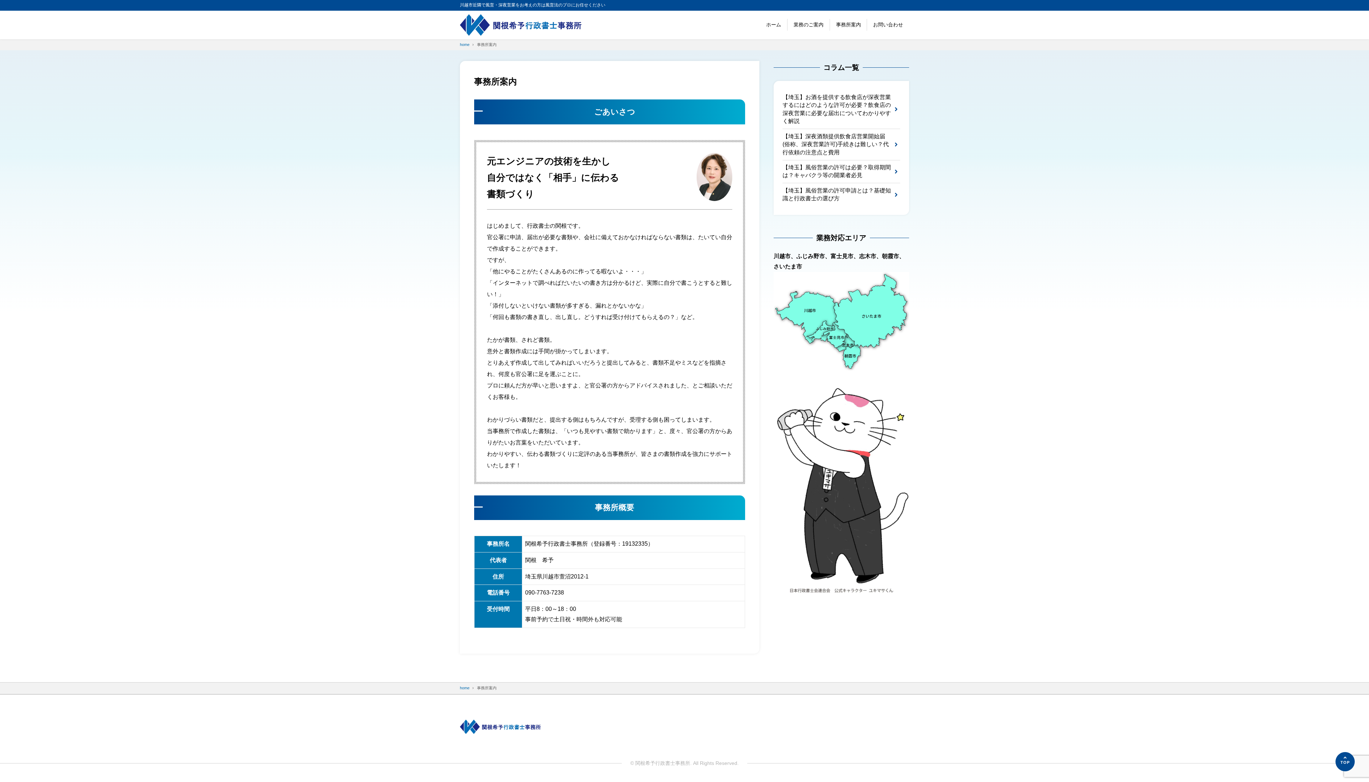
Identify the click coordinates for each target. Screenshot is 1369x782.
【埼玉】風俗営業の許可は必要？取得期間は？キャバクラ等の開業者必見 (837, 171)
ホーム (773, 24)
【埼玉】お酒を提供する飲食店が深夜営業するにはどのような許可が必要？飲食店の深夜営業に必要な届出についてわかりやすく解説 (837, 109)
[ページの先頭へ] (1345, 761)
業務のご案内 (809, 24)
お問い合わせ (888, 24)
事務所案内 (848, 24)
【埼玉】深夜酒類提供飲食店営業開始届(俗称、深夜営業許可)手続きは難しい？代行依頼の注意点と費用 (836, 144)
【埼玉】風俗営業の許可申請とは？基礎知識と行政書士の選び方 (837, 194)
